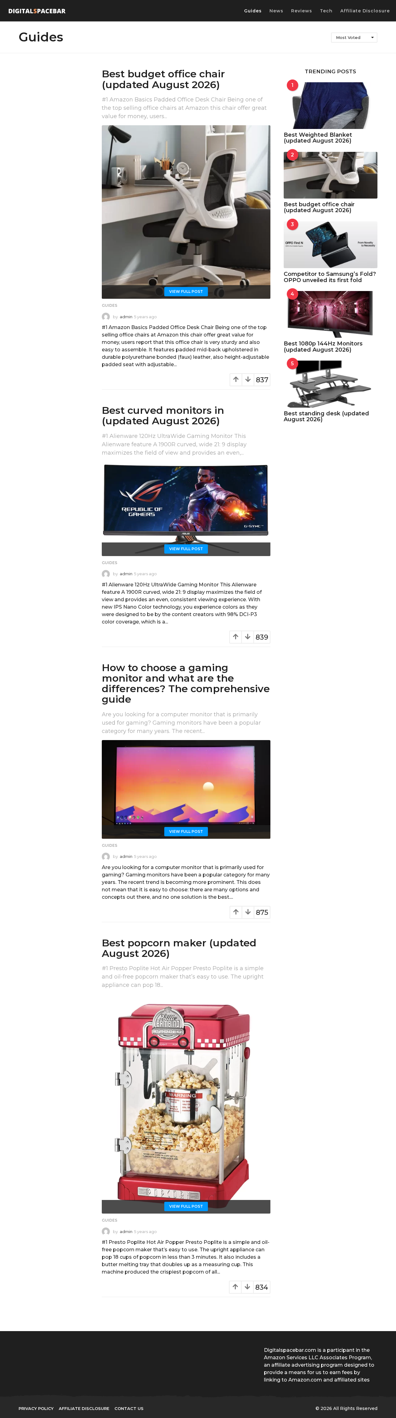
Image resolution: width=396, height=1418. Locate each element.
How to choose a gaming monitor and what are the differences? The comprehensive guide (186, 683)
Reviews (301, 11)
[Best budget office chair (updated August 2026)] (186, 212)
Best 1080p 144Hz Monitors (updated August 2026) (323, 346)
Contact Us (129, 1408)
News (276, 11)
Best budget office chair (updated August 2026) (163, 79)
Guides (253, 11)
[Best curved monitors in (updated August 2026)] (186, 509)
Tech (326, 11)
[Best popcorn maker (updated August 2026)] (186, 1104)
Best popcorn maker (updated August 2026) (179, 948)
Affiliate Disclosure (365, 11)
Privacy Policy (36, 1408)
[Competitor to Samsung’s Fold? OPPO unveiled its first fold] (330, 244)
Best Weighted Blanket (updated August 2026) (318, 137)
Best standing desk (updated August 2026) (326, 416)
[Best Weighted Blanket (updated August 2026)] (330, 105)
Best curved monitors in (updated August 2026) (163, 415)
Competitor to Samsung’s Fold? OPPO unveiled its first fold (330, 277)
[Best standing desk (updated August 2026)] (330, 384)
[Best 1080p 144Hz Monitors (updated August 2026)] (330, 314)
